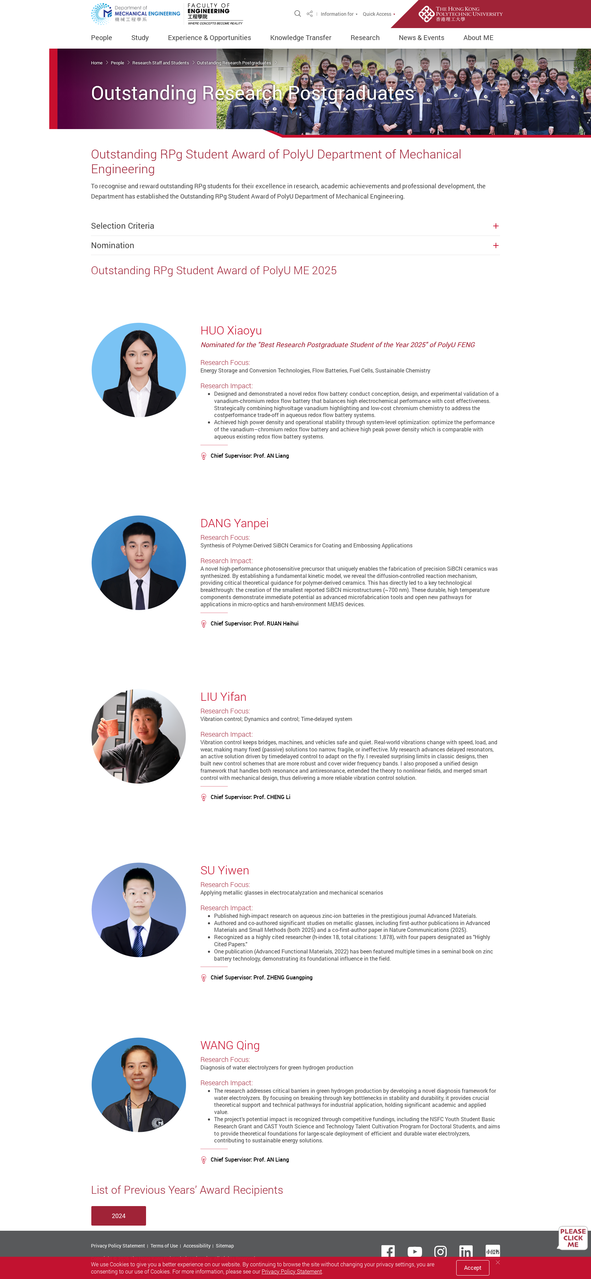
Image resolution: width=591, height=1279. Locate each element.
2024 (119, 1216)
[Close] (498, 1262)
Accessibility (197, 1245)
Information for (337, 14)
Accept (473, 1267)
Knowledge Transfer (300, 37)
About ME (478, 37)
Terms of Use (164, 1245)
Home (97, 63)
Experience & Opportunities (209, 37)
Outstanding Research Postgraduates (234, 63)
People (101, 37)
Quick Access (377, 14)
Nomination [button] (112, 245)
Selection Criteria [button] (122, 225)
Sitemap (225, 1245)
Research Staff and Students (161, 63)
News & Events (421, 37)
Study (140, 37)
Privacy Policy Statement (118, 1245)
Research (365, 37)
